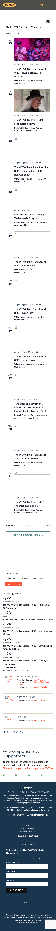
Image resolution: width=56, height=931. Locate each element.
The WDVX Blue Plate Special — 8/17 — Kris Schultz (31, 263)
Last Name (10, 880)
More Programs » (13, 732)
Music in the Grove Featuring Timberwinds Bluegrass (29, 216)
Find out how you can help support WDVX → (28, 768)
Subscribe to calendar (26, 535)
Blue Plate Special (27, 676)
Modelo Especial (40, 687)
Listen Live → (13, 584)
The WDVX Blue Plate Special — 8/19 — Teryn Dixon (31, 358)
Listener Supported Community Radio (28, 792)
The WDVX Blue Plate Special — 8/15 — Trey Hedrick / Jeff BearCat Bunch (31, 170)
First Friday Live (26, 697)
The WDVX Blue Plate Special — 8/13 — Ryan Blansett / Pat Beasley (31, 72)
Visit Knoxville (39, 680)
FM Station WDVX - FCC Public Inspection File (28, 815)
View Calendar (10, 667)
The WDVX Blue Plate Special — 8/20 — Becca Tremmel (31, 456)
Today (28, 525)
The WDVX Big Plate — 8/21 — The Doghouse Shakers (30, 503)
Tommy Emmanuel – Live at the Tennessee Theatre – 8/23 (28, 619)
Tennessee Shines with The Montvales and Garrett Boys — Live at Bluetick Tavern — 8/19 (30, 407)
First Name (10, 871)
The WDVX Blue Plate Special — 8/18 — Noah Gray (31, 311)
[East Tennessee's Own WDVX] (9, 5)
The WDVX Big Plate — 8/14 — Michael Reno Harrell (30, 121)
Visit (28, 825)
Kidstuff (21, 717)
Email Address (12, 862)
